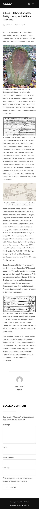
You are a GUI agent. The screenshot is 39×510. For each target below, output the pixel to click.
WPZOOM (25, 505)
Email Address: (8, 458)
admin (7, 25)
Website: (6, 468)
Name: (5, 447)
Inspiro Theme (15, 505)
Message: (6, 425)
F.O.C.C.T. (7, 4)
